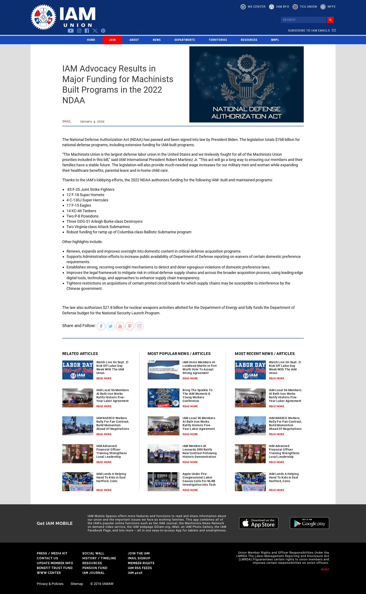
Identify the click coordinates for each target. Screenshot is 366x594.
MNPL (275, 40)
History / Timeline (99, 558)
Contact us (47, 558)
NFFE (332, 6)
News (157, 40)
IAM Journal (93, 573)
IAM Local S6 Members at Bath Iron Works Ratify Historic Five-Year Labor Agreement (112, 395)
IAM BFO (282, 6)
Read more (103, 378)
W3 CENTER (257, 6)
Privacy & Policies (50, 584)
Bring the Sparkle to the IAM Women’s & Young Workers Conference (197, 395)
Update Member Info (55, 563)
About (134, 40)
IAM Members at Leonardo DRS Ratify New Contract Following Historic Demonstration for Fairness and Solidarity (200, 455)
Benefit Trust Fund (55, 568)
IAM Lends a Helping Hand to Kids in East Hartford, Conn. (111, 477)
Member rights (141, 563)
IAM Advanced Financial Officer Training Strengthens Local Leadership (111, 451)
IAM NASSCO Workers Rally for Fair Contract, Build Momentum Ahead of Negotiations (112, 423)
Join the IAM (139, 553)
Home (91, 40)
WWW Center (49, 573)
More (325, 569)
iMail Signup (139, 558)
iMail (66, 121)
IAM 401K (135, 573)
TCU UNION (308, 6)
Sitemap (77, 584)
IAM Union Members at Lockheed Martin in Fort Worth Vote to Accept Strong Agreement (200, 367)
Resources (249, 40)
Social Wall (93, 553)
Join (112, 40)
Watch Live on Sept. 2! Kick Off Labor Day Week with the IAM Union (112, 367)
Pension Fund (94, 568)
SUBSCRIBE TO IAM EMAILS (309, 30)
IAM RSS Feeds (140, 568)
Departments (185, 40)
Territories (218, 40)
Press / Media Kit (52, 553)
